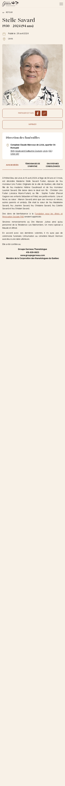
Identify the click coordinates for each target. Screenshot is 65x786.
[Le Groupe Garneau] (10, 3)
